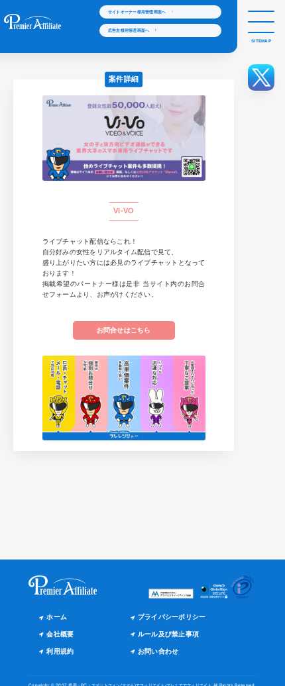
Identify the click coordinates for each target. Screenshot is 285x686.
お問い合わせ (158, 651)
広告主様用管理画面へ (132, 30)
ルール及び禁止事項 (168, 634)
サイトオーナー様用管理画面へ (140, 11)
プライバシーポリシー (172, 617)
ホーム (56, 617)
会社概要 (60, 634)
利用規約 (60, 651)
